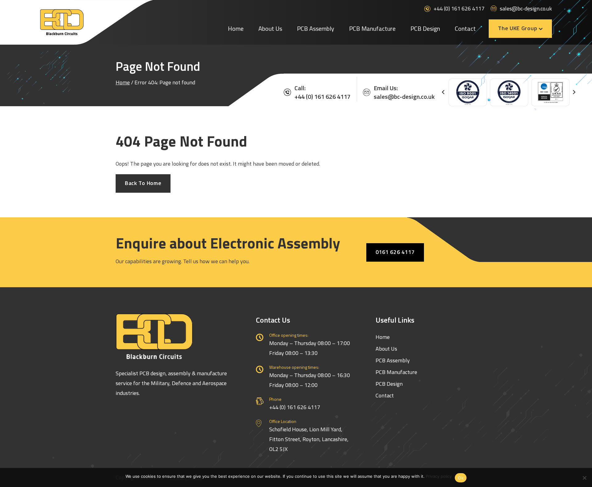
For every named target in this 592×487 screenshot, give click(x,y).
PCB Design (425, 28)
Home (236, 28)
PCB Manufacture (372, 28)
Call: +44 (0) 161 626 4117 (322, 92)
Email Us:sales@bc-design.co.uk (404, 92)
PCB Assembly (315, 28)
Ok (460, 477)
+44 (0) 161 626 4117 (459, 8)
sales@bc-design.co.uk (526, 8)
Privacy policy (439, 476)
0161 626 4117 (395, 252)
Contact (465, 28)
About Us (270, 28)
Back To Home (143, 183)
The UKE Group (517, 28)
